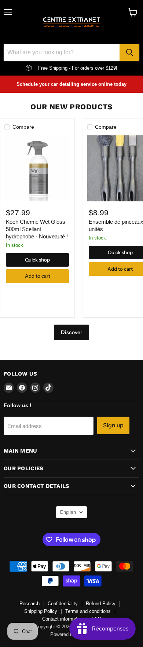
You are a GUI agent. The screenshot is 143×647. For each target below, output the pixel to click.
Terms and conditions (88, 611)
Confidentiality (63, 603)
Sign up (113, 425)
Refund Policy (100, 603)
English (68, 512)
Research (29, 603)
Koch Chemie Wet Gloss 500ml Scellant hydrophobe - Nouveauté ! (37, 229)
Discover (71, 332)
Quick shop (37, 260)
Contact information (63, 619)
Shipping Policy (40, 611)
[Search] (129, 52)
